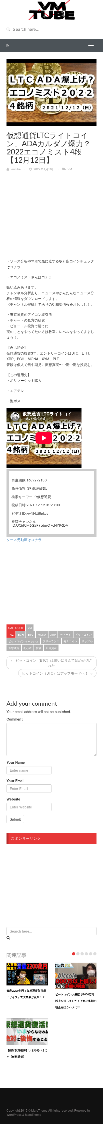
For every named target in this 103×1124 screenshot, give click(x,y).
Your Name (15, 762)
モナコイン (70, 641)
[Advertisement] (48, 211)
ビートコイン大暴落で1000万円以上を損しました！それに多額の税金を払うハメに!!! (75, 1001)
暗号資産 (51, 648)
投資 (39, 648)
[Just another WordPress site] (51, 9)
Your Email (15, 780)
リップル (87, 641)
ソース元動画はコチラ (24, 539)
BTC (31, 634)
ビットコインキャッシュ (23, 641)
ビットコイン (83, 634)
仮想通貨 (13, 648)
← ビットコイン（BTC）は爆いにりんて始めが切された (51, 663)
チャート (65, 634)
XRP (53, 634)
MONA (42, 634)
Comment (14, 719)
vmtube (16, 169)
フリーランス (51, 641)
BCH (21, 634)
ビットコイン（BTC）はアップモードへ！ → (57, 673)
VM (70, 169)
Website (13, 799)
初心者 (28, 648)
